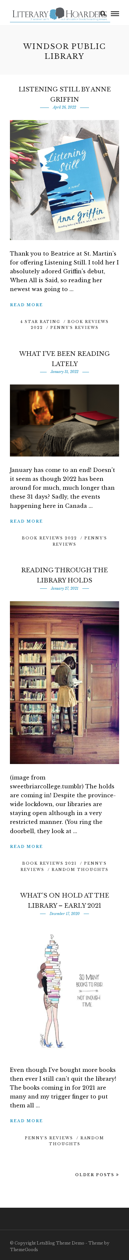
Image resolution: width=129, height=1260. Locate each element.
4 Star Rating (40, 321)
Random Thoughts (80, 869)
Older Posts (94, 1175)
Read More (26, 305)
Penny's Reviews (74, 327)
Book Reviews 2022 (49, 538)
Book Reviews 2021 (49, 863)
